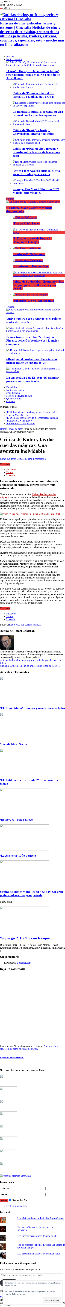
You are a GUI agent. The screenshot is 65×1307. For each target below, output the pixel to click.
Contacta (10, 401)
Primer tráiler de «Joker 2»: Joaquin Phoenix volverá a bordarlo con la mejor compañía (32, 340)
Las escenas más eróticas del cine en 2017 (38, 1236)
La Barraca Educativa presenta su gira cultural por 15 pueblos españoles (38, 113)
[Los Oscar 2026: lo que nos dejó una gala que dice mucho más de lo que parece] (8, 1148)
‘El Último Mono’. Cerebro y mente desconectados (31, 412)
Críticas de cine (14, 429)
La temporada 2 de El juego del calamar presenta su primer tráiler (32, 379)
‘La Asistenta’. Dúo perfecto (31, 266)
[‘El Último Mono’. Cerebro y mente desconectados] (33, 201)
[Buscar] (1, 2)
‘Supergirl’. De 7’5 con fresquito (33, 300)
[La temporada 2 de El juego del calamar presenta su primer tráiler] (35, 371)
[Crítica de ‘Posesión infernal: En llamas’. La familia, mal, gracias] (39, 87)
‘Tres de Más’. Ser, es (26, 223)
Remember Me (19, 1200)
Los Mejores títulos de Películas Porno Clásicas (40, 1218)
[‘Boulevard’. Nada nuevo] (27, 248)
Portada (10, 56)
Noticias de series (15, 390)
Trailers (10, 306)
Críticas (10, 199)
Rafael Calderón (8, 458)
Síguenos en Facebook (12, 1057)
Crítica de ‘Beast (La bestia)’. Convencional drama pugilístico (33, 132)
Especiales (11, 387)
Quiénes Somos (14, 398)
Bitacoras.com (24, 962)
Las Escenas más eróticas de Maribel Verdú (38, 1253)
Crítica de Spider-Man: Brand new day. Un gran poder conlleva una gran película (38, 285)
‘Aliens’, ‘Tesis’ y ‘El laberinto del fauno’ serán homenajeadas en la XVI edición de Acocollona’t (33, 75)
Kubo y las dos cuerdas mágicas (25, 624)
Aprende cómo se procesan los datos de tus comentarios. (30, 1047)
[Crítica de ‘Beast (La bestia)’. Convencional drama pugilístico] (39, 124)
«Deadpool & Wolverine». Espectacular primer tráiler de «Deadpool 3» (31, 360)
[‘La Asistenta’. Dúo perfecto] (28, 260)
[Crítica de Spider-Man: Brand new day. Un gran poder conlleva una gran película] (39, 275)
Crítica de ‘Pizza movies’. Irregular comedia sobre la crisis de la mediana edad (36, 152)
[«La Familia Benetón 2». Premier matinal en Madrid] (8, 1123)
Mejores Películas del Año (19, 395)
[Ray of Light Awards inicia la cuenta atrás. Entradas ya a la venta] (39, 164)
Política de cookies (19, 1294)
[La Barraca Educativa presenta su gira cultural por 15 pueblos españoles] (39, 105)
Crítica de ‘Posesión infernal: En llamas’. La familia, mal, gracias (33, 94)
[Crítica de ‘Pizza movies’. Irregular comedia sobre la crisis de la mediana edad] (39, 142)
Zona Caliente (13, 393)
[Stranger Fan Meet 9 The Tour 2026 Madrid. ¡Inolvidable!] (39, 183)
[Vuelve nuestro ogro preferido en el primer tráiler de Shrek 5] (35, 312)
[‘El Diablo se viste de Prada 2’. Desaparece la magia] (39, 232)
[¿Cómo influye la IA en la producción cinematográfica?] (8, 1098)
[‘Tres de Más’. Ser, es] (25, 217)
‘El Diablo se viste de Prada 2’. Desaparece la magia (32, 240)
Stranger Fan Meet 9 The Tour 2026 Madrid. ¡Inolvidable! (36, 191)
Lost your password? (16, 1206)
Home (3, 429)
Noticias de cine (14, 59)
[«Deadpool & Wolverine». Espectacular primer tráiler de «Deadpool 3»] (35, 353)
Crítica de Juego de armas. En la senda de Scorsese (30, 665)
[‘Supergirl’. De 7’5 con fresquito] (30, 294)
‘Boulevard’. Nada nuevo (29, 254)
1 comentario (39, 458)
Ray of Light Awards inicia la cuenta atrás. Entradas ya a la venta (36, 172)
